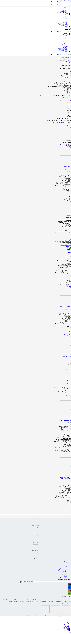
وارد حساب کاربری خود (58, 122)
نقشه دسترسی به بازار (62, 24)
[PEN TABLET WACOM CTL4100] (65, 134)
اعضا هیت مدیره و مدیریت (62, 19)
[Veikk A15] (65, 208)
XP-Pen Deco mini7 (66, 356)
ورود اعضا (69, 3)
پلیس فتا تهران (64, 563)
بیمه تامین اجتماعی (63, 561)
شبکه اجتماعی (64, 22)
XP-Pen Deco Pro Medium (65, 420)
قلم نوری (67, 60)
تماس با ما (67, 573)
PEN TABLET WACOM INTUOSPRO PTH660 (65, 478)
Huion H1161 (68, 62)
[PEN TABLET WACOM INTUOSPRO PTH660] (65, 465)
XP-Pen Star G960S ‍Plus (65, 306)
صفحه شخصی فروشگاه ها (62, 12)
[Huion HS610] (68, 248)
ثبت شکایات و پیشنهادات (62, 23)
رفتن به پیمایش (68, 0)
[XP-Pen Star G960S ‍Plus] (65, 294)
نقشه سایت (64, 574)
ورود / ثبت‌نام (66, 630)
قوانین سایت (64, 16)
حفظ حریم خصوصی (63, 577)
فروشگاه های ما (66, 566)
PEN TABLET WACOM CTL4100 (63, 138)
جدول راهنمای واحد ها (63, 11)
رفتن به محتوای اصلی (61, 0)
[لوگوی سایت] (66, 1)
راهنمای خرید (64, 576)
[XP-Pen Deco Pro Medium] (65, 408)
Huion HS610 (68, 65)
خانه (70, 60)
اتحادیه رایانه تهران (63, 562)
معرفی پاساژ (64, 15)
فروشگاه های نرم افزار (62, 571)
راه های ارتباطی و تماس (62, 25)
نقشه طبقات (64, 10)
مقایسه (67, 629)
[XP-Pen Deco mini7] (65, 343)
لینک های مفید (66, 560)
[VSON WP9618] (65, 154)
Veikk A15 (68, 213)
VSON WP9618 (67, 166)
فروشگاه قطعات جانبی (62, 570)
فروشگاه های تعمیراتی (62, 569)
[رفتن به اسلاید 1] (34, 512)
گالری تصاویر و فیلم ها (62, 18)
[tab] (67, 104)
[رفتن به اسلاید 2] (34, 513)
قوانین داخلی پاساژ (63, 17)
